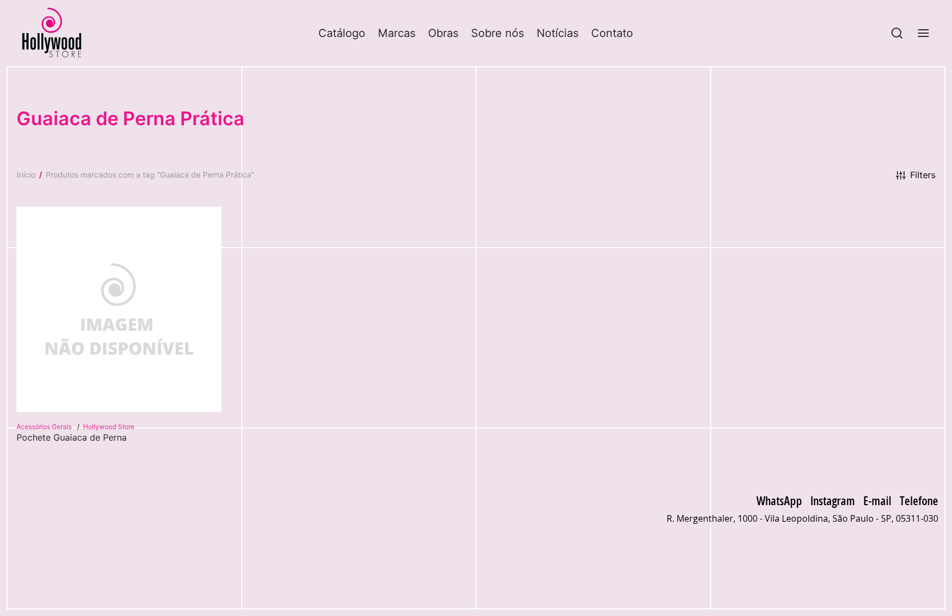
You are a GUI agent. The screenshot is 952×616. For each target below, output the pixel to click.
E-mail (877, 500)
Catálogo (341, 33)
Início (26, 174)
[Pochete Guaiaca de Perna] (119, 309)
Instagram (832, 500)
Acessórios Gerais (45, 426)
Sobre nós (497, 33)
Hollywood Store (108, 426)
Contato (612, 33)
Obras (443, 33)
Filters (922, 174)
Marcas (396, 33)
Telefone (919, 500)
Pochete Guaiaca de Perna (72, 437)
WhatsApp (779, 500)
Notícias (557, 33)
